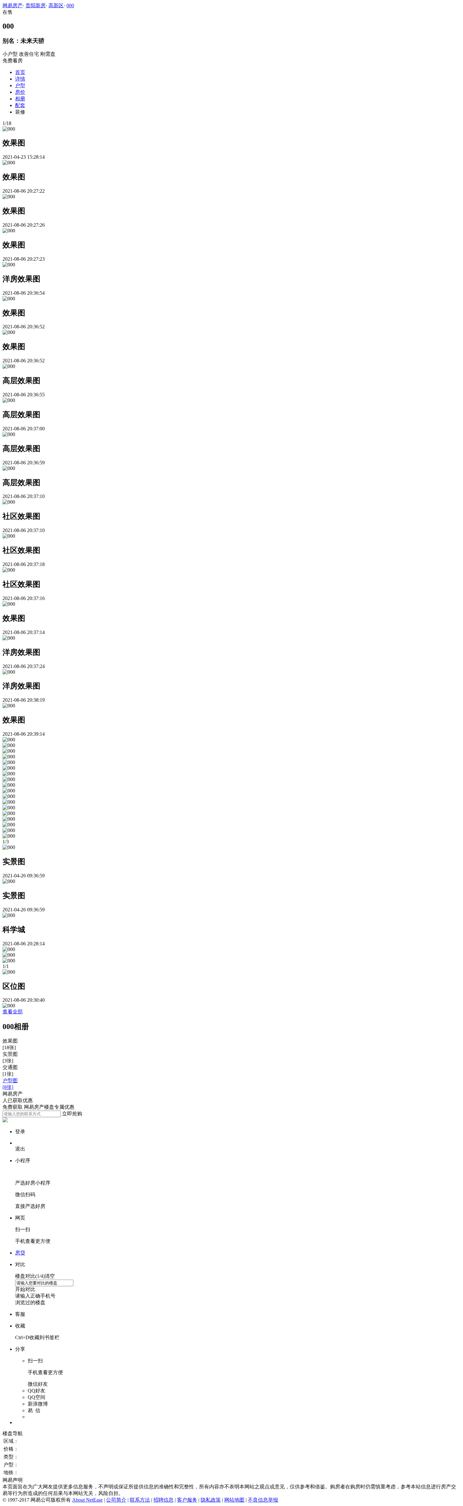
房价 (20, 92)
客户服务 (187, 1500)
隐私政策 (211, 1500)
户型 (20, 85)
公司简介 (116, 1500)
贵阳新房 (36, 5)
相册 (20, 98)
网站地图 (234, 1500)
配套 (20, 105)
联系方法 (140, 1500)
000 (70, 5)
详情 (20, 79)
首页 (20, 72)
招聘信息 (163, 1500)
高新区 (56, 5)
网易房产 (13, 5)
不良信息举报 (263, 1500)
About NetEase (87, 1500)
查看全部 (13, 1011)
